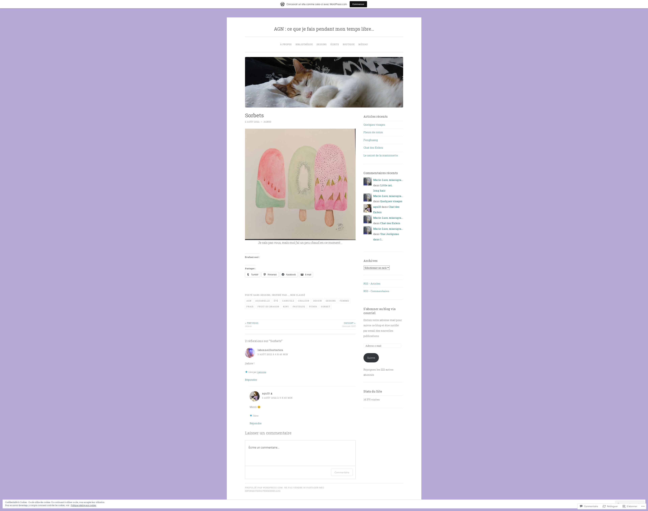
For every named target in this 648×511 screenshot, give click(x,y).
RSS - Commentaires (376, 291)
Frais (250, 306)
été (276, 300)
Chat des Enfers (373, 147)
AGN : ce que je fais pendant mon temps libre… (324, 29)
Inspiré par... (280, 295)
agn (248, 300)
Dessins (322, 44)
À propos (286, 44)
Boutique (349, 44)
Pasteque (299, 306)
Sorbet (325, 306)
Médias (363, 44)
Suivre (371, 357)
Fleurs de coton (373, 132)
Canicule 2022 (349, 324)
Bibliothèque (304, 44)
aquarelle (262, 300)
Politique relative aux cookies (83, 505)
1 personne (261, 372)
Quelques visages (374, 124)
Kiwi (286, 306)
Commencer (358, 4)
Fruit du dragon (268, 306)
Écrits (334, 44)
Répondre (251, 379)
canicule (288, 300)
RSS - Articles (371, 283)
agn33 (267, 121)
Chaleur (303, 300)
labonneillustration (270, 350)
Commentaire (341, 472)
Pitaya (313, 306)
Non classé (297, 295)
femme (344, 300)
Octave (251, 324)
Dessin (317, 300)
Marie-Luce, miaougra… (388, 180)
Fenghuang (370, 140)
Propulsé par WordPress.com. (264, 487)
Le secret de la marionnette (380, 155)
